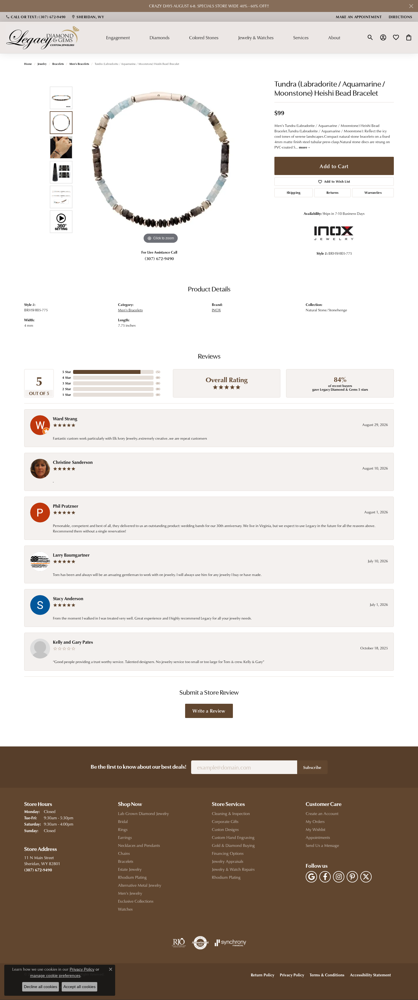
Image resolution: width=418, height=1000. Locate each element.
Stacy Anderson (68, 598)
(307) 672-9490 (159, 258)
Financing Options (227, 853)
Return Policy (262, 975)
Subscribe (312, 767)
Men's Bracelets (79, 64)
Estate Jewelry (130, 869)
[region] (160, 159)
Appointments (318, 837)
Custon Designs (225, 829)
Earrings (125, 837)
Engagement (118, 37)
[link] (36, 17)
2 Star (66, 388)
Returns (332, 192)
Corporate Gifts (225, 821)
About (334, 37)
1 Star (66, 394)
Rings (122, 829)
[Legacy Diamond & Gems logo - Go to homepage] (42, 37)
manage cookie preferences (55, 975)
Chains (124, 853)
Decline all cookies (40, 986)
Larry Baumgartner (71, 555)
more (303, 147)
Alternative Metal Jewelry (139, 885)
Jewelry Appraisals (227, 861)
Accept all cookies (79, 986)
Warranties (373, 192)
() (158, 371)
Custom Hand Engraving (233, 837)
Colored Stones (203, 37)
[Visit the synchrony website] (230, 943)
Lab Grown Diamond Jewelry (143, 813)
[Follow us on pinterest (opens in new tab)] (352, 876)
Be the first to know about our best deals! (139, 767)
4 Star (66, 377)
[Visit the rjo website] (179, 943)
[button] (370, 37)
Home (28, 64)
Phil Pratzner (65, 506)
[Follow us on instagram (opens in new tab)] (338, 876)
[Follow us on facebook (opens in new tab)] (325, 876)
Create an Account (322, 813)
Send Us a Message (322, 845)
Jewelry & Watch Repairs (233, 869)
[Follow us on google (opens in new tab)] (311, 876)
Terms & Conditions (327, 975)
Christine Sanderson (73, 462)
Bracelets (58, 64)
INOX (216, 309)
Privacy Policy (292, 975)
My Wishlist (315, 829)
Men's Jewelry (130, 893)
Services (301, 37)
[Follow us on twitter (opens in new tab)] (366, 876)
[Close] (411, 6)
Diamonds (159, 37)
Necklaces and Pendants (139, 845)
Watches (125, 909)
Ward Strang (65, 418)
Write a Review (209, 710)
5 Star (66, 371)
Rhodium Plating (132, 877)
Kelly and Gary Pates (73, 642)
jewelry (42, 64)
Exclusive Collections (135, 901)
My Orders (315, 821)
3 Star (66, 383)
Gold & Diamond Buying (233, 845)
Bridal (123, 821)
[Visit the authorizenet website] (200, 943)
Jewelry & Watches (256, 37)
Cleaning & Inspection (231, 813)
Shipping (294, 192)
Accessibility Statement (370, 975)
